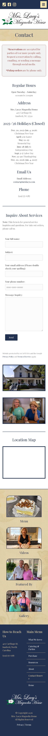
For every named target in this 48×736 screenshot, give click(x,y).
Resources (33, 662)
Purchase (32, 655)
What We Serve (35, 639)
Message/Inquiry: (13, 295)
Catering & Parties (33, 648)
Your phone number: (15, 281)
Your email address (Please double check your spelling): (22, 267)
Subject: (9, 252)
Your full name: (12, 239)
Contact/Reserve (35, 677)
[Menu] (43, 4)
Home (31, 685)
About (31, 669)
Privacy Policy (8, 356)
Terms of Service (24, 356)
